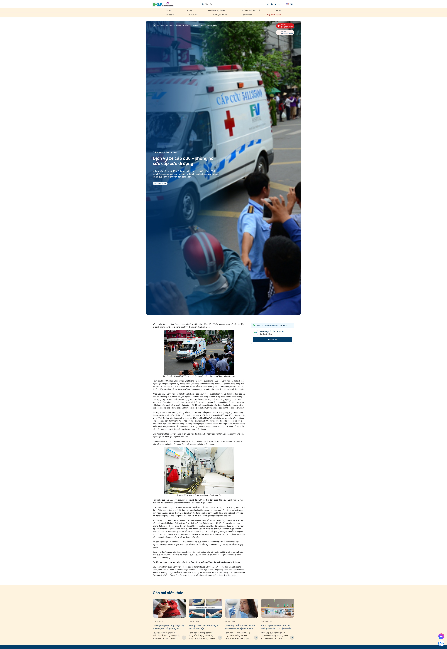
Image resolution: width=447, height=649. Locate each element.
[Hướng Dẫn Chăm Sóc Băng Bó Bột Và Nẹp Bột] (220, 638)
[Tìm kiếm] (203, 4)
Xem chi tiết (272, 339)
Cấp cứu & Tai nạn (274, 15)
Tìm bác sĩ (170, 15)
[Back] (154, 25)
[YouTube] (275, 4)
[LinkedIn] (279, 4)
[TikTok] (268, 4)
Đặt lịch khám (247, 15)
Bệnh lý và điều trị (220, 15)
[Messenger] (441, 636)
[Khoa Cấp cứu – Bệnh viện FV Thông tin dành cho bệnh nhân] (292, 638)
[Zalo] (441, 643)
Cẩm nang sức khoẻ (165, 25)
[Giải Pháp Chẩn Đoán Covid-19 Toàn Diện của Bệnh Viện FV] (256, 638)
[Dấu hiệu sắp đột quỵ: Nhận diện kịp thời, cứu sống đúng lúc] (184, 638)
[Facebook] (272, 4)
